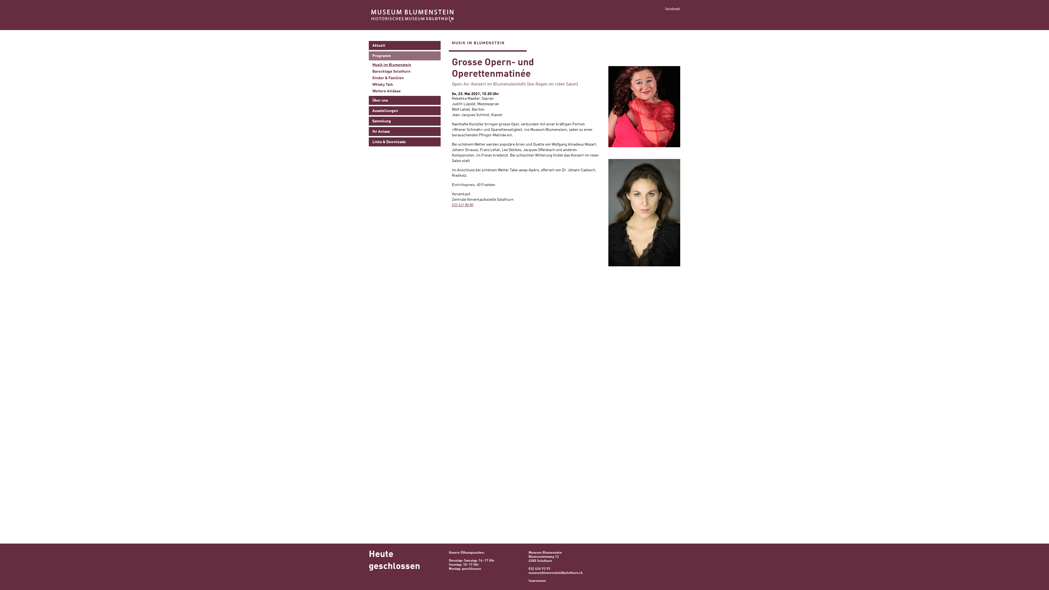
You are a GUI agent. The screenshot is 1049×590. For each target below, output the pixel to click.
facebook (672, 9)
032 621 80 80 (462, 205)
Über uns (380, 100)
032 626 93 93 (539, 569)
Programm (381, 56)
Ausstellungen (385, 111)
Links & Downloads (389, 142)
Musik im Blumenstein (391, 65)
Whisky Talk (382, 85)
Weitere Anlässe (386, 91)
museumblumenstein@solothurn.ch (556, 573)
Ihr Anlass (381, 132)
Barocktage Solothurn (391, 71)
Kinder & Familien (388, 78)
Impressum (537, 581)
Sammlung (381, 121)
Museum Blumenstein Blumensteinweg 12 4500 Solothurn (545, 557)
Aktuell (378, 46)
